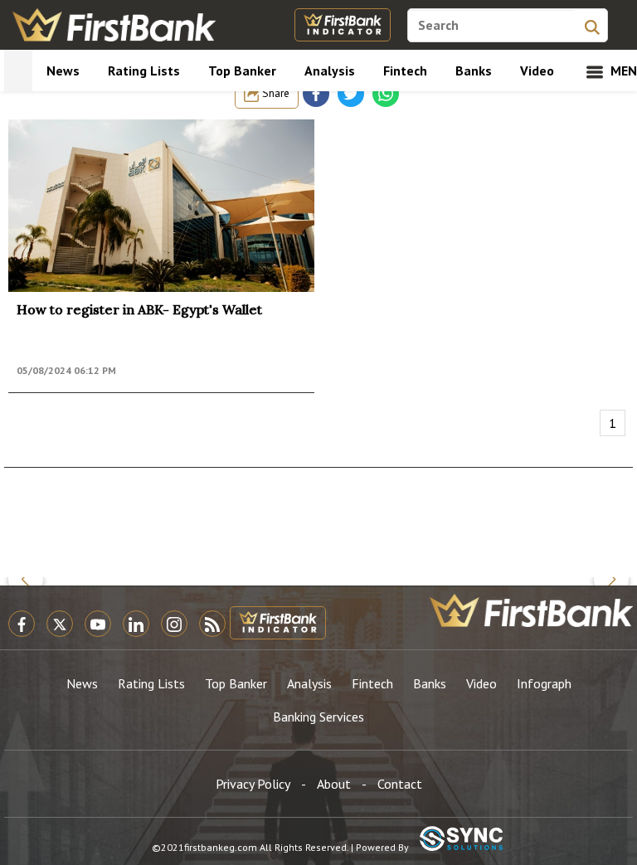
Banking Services (318, 716)
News (63, 70)
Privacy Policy (253, 783)
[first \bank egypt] (531, 610)
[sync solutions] (461, 839)
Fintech (405, 70)
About (334, 783)
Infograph (544, 683)
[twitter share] (351, 93)
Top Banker (242, 70)
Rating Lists (144, 70)
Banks (473, 70)
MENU (621, 70)
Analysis (329, 70)
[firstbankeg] (114, 24)
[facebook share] (316, 93)
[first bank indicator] (342, 24)
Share (274, 92)
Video (537, 70)
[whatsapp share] (385, 93)
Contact (399, 783)
